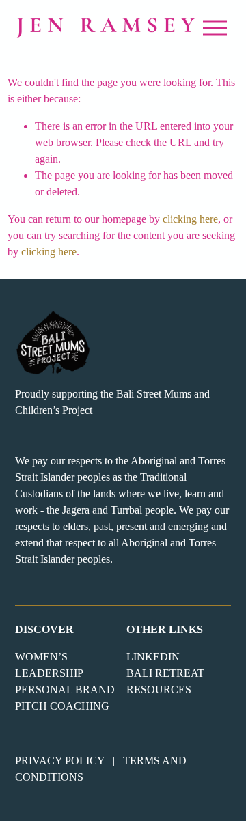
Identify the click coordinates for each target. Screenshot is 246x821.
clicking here (190, 219)
